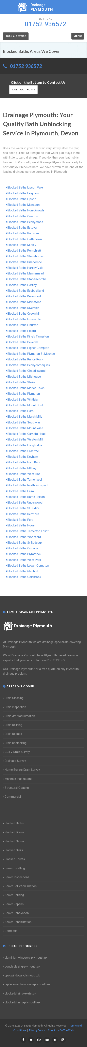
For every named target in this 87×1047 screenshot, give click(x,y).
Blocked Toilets (15, 859)
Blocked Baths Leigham (23, 193)
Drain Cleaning (14, 698)
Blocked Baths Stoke (21, 382)
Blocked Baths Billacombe (24, 262)
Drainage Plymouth (33, 625)
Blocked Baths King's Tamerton (28, 336)
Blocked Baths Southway (23, 422)
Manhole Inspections (18, 779)
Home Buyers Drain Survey (22, 770)
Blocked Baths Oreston (22, 216)
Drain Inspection (15, 707)
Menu (77, 36)
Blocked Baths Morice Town (26, 388)
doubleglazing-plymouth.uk (22, 966)
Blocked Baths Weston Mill (25, 439)
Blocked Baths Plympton (23, 393)
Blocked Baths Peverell (22, 342)
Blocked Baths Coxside (22, 548)
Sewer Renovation (17, 913)
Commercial (13, 796)
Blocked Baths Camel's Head (26, 434)
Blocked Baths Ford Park (23, 462)
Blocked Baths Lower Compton (28, 565)
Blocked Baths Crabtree (23, 451)
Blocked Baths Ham (20, 411)
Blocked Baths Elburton (22, 325)
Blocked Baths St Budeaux (24, 542)
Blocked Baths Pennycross (25, 222)
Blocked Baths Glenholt (22, 571)
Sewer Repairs (14, 904)
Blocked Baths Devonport (24, 296)
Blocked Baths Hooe (21, 525)
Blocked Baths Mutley (21, 245)
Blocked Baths (14, 823)
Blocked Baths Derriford (23, 514)
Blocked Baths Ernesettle (24, 319)
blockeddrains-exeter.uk (20, 993)
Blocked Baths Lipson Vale (25, 187)
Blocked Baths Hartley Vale (25, 268)
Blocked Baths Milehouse (24, 376)
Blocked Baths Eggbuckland (25, 291)
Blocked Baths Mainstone (24, 302)
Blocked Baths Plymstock (24, 554)
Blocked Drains (14, 832)
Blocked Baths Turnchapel (24, 479)
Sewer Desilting (15, 868)
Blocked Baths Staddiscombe (27, 279)
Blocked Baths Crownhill (23, 313)
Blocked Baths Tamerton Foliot (28, 531)
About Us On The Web (61, 1030)
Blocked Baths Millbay (21, 468)
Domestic (11, 931)
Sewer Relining (14, 895)
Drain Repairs (13, 734)
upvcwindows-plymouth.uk (22, 975)
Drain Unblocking (16, 743)
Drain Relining (13, 725)
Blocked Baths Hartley (22, 285)
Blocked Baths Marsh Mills (24, 416)
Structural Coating (17, 788)
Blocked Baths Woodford (24, 537)
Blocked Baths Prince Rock (25, 359)
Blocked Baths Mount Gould (25, 405)
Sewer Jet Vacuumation (21, 886)
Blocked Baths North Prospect (27, 485)
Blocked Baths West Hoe (23, 474)
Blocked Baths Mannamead (25, 273)
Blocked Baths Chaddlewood (26, 371)
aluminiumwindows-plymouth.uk (26, 957)
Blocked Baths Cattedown (24, 239)
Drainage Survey (15, 761)
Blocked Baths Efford (21, 331)
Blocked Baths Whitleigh (23, 399)
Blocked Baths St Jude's (23, 508)
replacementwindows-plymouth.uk (27, 984)
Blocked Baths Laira (20, 491)
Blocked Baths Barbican (23, 233)
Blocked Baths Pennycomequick (28, 365)
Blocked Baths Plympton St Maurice (31, 354)
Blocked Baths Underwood (24, 502)
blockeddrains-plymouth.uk (22, 1002)
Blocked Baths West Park (24, 560)
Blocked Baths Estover (22, 227)
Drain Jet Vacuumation (20, 716)
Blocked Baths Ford (20, 520)
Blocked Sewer (14, 841)
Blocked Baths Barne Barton (26, 497)
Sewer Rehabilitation (18, 922)
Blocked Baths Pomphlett (24, 250)
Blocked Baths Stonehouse (25, 256)
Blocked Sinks (14, 850)
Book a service (15, 36)
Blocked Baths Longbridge (24, 445)
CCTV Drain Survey (17, 752)
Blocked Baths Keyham (22, 457)
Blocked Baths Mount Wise (25, 428)
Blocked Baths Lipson (21, 199)
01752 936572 (26, 66)
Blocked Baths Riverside (23, 308)
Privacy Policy (37, 1030)
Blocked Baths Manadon (23, 205)
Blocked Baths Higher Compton (28, 348)
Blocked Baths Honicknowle (25, 210)
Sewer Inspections (17, 877)
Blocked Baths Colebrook (24, 577)
